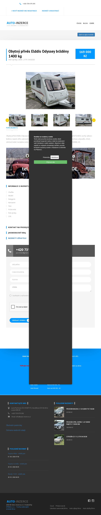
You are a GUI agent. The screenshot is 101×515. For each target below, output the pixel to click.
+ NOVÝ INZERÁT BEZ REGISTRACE (24, 11)
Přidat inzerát (60, 506)
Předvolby (46, 157)
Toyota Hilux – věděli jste (16, 453)
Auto (17, 22)
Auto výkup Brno (75, 508)
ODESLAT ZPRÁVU (18, 320)
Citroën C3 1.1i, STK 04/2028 (76, 437)
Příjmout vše (50, 162)
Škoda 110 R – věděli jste (16, 474)
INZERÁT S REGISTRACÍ (50, 11)
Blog (85, 23)
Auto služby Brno (89, 508)
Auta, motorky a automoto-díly (17, 25)
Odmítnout (54, 157)
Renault (36, 388)
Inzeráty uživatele (17, 238)
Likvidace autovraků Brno (59, 508)
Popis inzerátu (12, 128)
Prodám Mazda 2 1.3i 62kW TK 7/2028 (80, 409)
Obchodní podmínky (14, 425)
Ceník (91, 23)
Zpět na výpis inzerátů (86, 34)
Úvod (79, 23)
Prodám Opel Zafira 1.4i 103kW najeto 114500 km (78, 423)
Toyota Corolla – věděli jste (17, 464)
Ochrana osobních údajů (15, 430)
